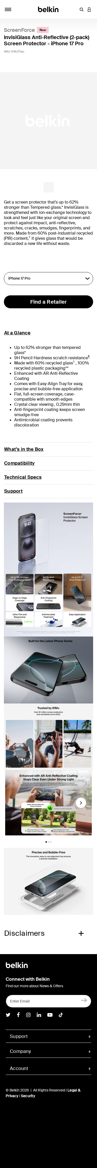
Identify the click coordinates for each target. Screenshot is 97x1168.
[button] (81, 9)
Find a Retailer (48, 301)
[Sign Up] (84, 1000)
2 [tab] (48, 842)
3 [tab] (50, 842)
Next (81, 805)
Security (28, 1096)
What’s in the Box (23, 449)
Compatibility (19, 463)
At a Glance (17, 333)
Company (20, 1051)
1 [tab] (46, 842)
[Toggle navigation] (8, 9)
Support (13, 491)
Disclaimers (24, 933)
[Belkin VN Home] (48, 9)
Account (19, 1068)
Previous (12, 805)
